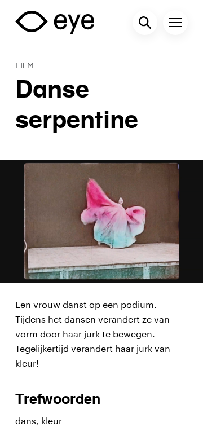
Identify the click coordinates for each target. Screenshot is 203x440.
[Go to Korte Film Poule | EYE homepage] (54, 22)
